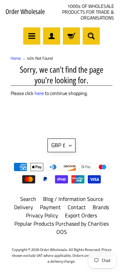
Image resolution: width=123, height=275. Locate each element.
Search (28, 199)
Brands (101, 207)
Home (16, 58)
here (39, 93)
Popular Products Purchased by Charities (61, 223)
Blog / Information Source (73, 199)
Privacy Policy (42, 215)
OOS (61, 232)
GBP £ (58, 145)
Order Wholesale (25, 11)
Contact (77, 207)
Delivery (23, 207)
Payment (50, 207)
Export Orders (81, 215)
